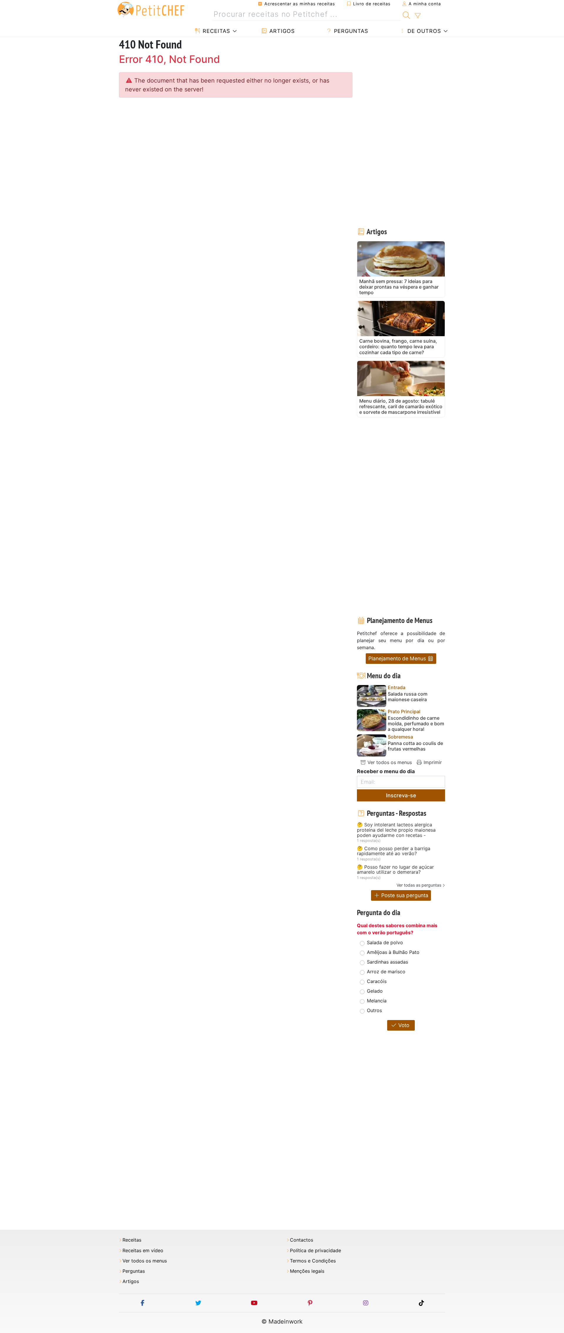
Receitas (215, 31)
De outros (423, 31)
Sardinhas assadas (387, 962)
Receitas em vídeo (142, 1250)
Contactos (301, 1240)
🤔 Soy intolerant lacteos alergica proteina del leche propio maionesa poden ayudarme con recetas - (396, 830)
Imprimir (432, 762)
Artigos (281, 31)
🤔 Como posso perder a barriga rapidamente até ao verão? (393, 851)
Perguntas (350, 31)
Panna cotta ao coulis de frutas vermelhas (415, 746)
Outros (374, 1010)
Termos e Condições (313, 1261)
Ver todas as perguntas (419, 884)
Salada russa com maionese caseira (407, 696)
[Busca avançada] (417, 16)
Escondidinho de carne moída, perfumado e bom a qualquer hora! (416, 723)
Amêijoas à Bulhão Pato (393, 952)
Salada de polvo (385, 942)
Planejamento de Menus (397, 658)
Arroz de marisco (386, 971)
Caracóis (377, 981)
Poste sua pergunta (404, 895)
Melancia (377, 1001)
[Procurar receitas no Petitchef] (406, 14)
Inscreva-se (401, 795)
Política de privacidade (315, 1250)
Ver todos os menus (389, 762)
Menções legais (307, 1271)
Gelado (375, 991)
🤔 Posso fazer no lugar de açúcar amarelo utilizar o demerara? (395, 870)
